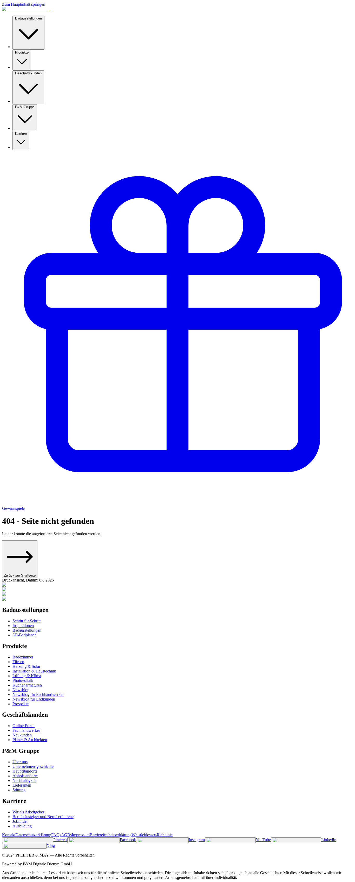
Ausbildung (22, 826)
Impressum (81, 835)
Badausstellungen (28, 18)
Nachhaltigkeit (24, 780)
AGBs (66, 835)
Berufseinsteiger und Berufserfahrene (43, 816)
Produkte (22, 52)
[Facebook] (93, 840)
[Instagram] (162, 840)
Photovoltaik (22, 680)
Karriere (21, 134)
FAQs (56, 835)
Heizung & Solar (26, 666)
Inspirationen (23, 625)
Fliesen (18, 661)
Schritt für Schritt (26, 621)
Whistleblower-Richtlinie (152, 835)
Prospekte (20, 704)
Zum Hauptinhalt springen (23, 4)
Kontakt (8, 835)
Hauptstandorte (24, 771)
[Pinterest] (27, 840)
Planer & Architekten (29, 739)
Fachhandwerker (26, 730)
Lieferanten (21, 785)
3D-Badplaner (24, 635)
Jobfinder (20, 821)
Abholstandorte (25, 776)
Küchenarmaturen (27, 685)
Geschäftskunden (28, 73)
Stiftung (18, 790)
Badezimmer (22, 657)
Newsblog (20, 690)
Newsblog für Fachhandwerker (38, 694)
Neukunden (22, 735)
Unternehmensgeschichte (33, 766)
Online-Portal (23, 725)
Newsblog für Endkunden (33, 699)
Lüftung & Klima (26, 676)
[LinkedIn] (296, 840)
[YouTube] (230, 840)
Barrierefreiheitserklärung (111, 835)
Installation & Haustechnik (34, 671)
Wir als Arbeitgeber (28, 812)
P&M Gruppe (25, 107)
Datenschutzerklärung (33, 835)
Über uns (20, 762)
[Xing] (24, 846)
